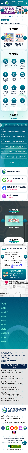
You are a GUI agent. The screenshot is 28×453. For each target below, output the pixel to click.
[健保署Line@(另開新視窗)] (7, 428)
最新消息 (4, 341)
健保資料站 (4, 312)
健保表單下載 (5, 333)
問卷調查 (24, 442)
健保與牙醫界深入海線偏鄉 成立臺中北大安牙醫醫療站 (14, 141)
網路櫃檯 (4, 325)
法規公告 (14, 125)
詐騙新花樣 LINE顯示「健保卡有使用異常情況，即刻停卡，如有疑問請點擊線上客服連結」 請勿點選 (14, 151)
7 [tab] (17, 16)
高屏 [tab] (21, 248)
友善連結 (19, 440)
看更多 (12, 162)
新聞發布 (2, 125)
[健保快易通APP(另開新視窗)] (25, 428)
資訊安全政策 (20, 438)
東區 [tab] (24, 248)
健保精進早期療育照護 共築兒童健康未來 (13, 156)
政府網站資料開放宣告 (11, 440)
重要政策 (4, 320)
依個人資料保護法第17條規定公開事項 (11, 442)
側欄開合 (2, 2)
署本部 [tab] (4, 248)
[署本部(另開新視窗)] (14, 288)
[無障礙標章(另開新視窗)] (16, 446)
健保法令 (4, 316)
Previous (2, 10)
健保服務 (4, 308)
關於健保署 (4, 304)
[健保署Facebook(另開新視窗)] (3, 428)
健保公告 (10, 125)
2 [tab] (7, 16)
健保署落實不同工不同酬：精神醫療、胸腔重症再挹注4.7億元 (14, 136)
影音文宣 (4, 337)
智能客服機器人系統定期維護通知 (10, 23)
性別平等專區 (7, 438)
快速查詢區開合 (25, 2)
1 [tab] (5, 16)
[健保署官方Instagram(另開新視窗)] (14, 432)
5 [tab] (14, 16)
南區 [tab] (18, 248)
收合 (14, 300)
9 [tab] (20, 16)
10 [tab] (22, 16)
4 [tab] (12, 16)
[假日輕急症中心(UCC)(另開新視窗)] (14, 10)
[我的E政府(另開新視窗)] (9, 446)
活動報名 (26, 125)
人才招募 (18, 125)
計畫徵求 (22, 125)
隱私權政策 (13, 438)
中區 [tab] (14, 248)
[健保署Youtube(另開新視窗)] (12, 428)
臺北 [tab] (8, 248)
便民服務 (4, 329)
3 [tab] (10, 16)
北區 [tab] (11, 248)
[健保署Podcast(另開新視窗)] (20, 428)
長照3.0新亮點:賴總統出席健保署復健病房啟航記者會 (14, 146)
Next (26, 10)
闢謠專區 (6, 125)
